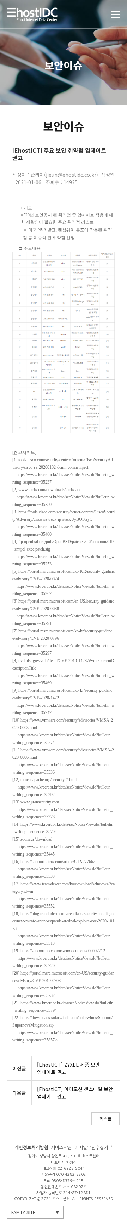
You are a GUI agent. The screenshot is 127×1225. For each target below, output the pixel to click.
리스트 (105, 1119)
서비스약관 (61, 1147)
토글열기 (115, 14)
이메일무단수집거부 (93, 1147)
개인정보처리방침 (31, 1147)
